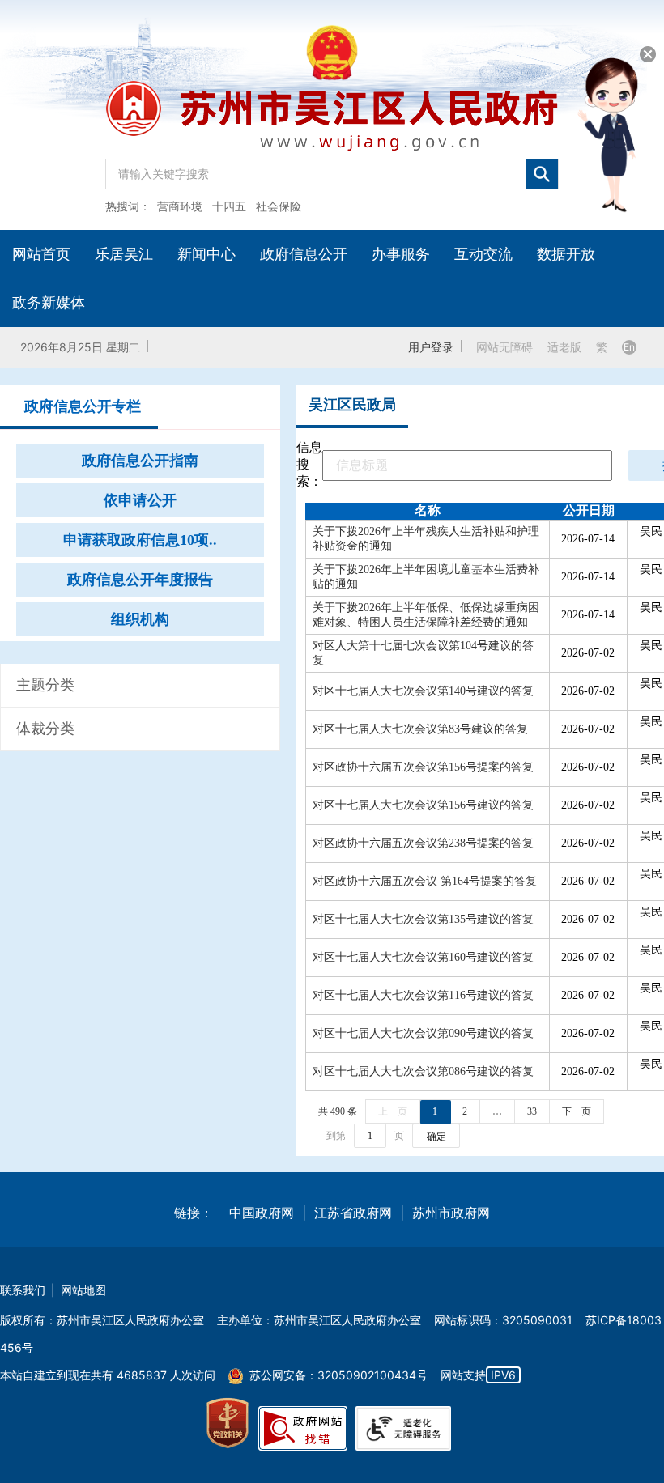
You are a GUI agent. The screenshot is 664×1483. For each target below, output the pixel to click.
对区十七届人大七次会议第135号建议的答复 (423, 919)
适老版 (564, 347)
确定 (436, 1136)
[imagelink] (227, 1423)
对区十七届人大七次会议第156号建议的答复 (423, 805)
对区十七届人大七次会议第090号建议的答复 (423, 1033)
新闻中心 (206, 253)
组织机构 (140, 619)
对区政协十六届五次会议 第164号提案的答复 (425, 881)
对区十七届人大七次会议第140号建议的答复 (423, 691)
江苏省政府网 (353, 1213)
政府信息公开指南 (140, 461)
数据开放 (566, 253)
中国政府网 (261, 1213)
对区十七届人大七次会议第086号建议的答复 (423, 1071)
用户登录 (430, 347)
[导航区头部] (332, 115)
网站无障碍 (504, 347)
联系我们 (22, 1290)
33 (532, 1111)
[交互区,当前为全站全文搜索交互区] (332, 170)
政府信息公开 (303, 253)
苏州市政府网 (451, 1213)
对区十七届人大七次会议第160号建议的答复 (423, 957)
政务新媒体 (48, 302)
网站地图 (83, 1290)
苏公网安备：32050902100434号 (338, 1375)
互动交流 (483, 253)
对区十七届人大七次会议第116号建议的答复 (423, 995)
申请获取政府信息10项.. (140, 540)
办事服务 (401, 253)
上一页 (392, 1111)
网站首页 (41, 253)
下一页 (576, 1111)
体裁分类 (45, 728)
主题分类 (45, 685)
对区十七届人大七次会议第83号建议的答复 (420, 729)
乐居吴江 (124, 253)
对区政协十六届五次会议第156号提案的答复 (423, 767)
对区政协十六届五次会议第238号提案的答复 (423, 843)
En (629, 347)
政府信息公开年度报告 (140, 580)
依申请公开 (140, 500)
